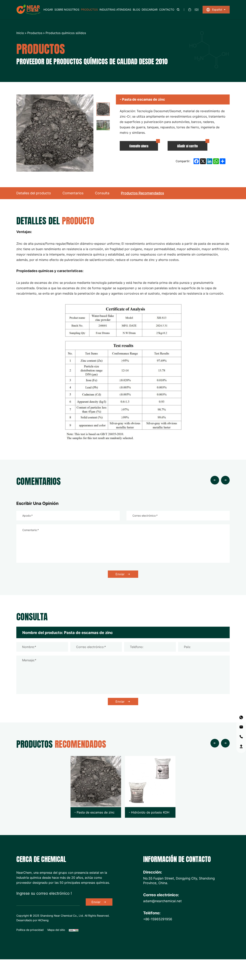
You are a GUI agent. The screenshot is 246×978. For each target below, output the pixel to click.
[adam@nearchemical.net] (241, 727)
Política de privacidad (30, 930)
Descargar (150, 9)
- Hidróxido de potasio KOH (149, 812)
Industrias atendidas (115, 9)
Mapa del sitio (56, 930)
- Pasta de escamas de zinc (94, 812)
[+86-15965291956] (241, 717)
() (196, 10)
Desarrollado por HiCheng (32, 920)
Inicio (20, 33)
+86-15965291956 (157, 919)
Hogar (48, 9)
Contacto (166, 9)
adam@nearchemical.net (162, 901)
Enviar (120, 574)
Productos (89, 9)
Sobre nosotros (66, 9)
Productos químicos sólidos (66, 33)
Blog (136, 9)
